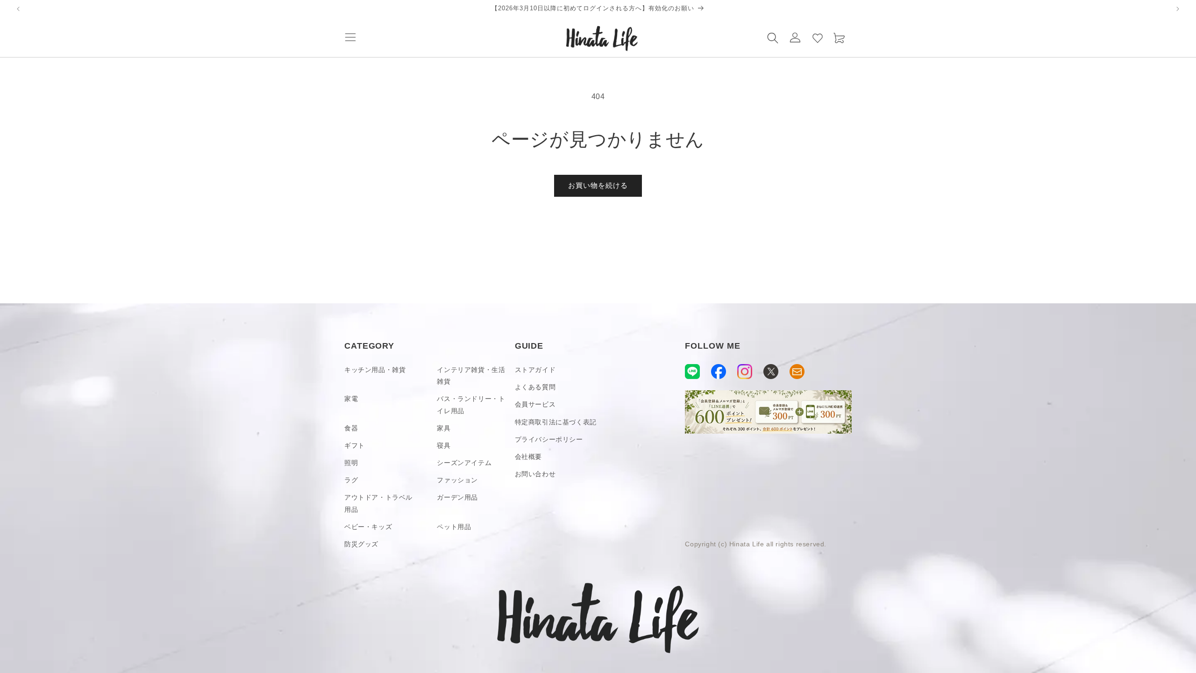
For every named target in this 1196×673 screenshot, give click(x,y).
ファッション (457, 480)
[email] (797, 371)
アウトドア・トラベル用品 (378, 503)
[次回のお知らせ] (1178, 9)
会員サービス (535, 404)
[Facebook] (718, 371)
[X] (770, 371)
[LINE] (692, 371)
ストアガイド (535, 369)
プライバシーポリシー (549, 439)
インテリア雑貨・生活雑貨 (471, 375)
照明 (351, 462)
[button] (350, 37)
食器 (351, 428)
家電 (351, 398)
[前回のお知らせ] (18, 9)
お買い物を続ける (598, 185)
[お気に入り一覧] (817, 37)
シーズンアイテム (464, 462)
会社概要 (528, 456)
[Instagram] (744, 371)
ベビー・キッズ (368, 526)
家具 (443, 428)
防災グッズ (361, 544)
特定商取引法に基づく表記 (556, 422)
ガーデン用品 (457, 497)
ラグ (351, 480)
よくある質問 (535, 387)
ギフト (354, 445)
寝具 (443, 445)
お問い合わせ (535, 474)
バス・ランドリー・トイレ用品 (471, 404)
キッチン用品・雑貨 (375, 369)
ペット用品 (454, 526)
